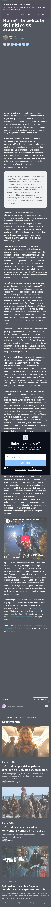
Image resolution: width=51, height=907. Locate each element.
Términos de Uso (20, 470)
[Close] (48, 434)
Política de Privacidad (35, 470)
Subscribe (25, 462)
